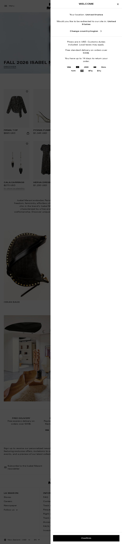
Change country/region (84, 31)
